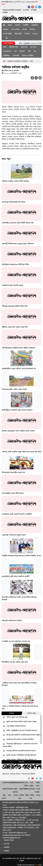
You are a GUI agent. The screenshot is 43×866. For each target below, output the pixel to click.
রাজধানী (5, 789)
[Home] (4, 25)
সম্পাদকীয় (16, 55)
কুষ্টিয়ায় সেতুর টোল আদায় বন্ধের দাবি (15, 327)
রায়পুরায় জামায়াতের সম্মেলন (12, 620)
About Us (6, 774)
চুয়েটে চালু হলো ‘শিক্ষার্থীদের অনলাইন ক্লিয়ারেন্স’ (21, 755)
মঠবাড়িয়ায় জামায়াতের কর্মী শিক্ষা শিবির (15, 264)
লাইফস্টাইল (18, 34)
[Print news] (40, 78)
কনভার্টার (34, 10)
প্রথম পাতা (24, 47)
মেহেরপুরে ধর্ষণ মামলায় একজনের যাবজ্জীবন (20, 739)
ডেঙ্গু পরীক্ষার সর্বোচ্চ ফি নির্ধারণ (16, 726)
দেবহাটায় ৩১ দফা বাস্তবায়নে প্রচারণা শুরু (16, 641)
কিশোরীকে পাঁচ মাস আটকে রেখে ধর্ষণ (15, 662)
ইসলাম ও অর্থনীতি (28, 55)
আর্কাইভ (5, 12)
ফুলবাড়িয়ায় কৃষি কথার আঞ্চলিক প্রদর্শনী (15, 576)
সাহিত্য (27, 795)
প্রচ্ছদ (4, 47)
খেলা (29, 51)
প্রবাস (38, 786)
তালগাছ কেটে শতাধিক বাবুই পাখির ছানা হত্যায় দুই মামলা (21, 451)
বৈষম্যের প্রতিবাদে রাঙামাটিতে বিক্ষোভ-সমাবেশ (21, 751)
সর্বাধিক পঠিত (31, 713)
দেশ (15, 51)
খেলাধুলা (5, 29)
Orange (38, 865)
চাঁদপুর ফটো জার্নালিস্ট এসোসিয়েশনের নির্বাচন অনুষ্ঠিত (23, 735)
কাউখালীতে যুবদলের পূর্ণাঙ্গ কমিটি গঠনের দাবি (18, 223)
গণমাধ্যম (27, 789)
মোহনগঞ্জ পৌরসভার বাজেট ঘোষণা (14, 535)
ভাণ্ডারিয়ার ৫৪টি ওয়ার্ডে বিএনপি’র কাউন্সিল (17, 514)
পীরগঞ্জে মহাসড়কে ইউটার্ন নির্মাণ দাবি (14, 306)
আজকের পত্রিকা (9, 840)
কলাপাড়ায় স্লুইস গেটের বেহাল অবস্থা (14, 389)
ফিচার (38, 783)
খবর (35, 51)
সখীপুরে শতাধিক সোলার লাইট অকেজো (15, 181)
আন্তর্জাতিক (34, 25)
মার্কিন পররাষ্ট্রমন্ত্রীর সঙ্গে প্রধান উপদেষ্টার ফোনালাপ (21, 730)
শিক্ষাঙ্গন (27, 34)
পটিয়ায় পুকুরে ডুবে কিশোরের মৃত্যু (17, 717)
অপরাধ (38, 795)
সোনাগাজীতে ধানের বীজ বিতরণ (13, 493)
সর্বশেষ (11, 713)
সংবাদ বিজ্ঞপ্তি (7, 34)
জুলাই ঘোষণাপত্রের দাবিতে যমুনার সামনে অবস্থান (21, 721)
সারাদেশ (17, 25)
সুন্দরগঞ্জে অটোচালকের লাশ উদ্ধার (13, 202)
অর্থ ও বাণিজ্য (15, 29)
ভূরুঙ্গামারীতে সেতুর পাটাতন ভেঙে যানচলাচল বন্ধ (19, 368)
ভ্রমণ (9, 795)
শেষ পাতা (33, 47)
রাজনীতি (25, 25)
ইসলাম (25, 29)
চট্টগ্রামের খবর (13, 47)
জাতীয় (10, 25)
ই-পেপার (26, 10)
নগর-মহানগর (7, 51)
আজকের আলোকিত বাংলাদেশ (12, 10)
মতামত (32, 789)
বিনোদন (32, 29)
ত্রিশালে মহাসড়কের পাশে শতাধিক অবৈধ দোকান (18, 431)
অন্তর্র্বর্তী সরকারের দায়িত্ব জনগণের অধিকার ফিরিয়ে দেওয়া (21, 555)
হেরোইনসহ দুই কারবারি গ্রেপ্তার (12, 285)
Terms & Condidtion (28, 774)
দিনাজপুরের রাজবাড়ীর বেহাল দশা (13, 472)
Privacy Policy (15, 774)
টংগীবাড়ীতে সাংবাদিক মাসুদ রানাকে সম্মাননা (17, 410)
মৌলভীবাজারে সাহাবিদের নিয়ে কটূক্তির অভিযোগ (18, 348)
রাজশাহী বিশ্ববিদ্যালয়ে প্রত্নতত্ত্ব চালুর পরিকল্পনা (18, 243)
